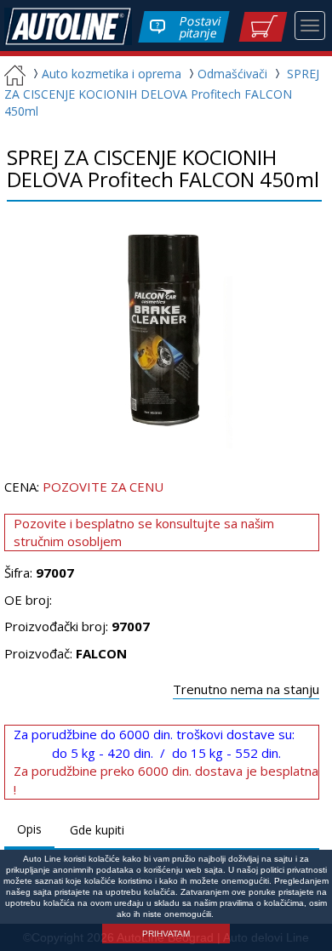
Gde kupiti (97, 830)
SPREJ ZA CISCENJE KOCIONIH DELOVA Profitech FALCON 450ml (161, 92)
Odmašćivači (234, 73)
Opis (29, 829)
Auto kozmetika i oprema (111, 73)
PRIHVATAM (166, 933)
